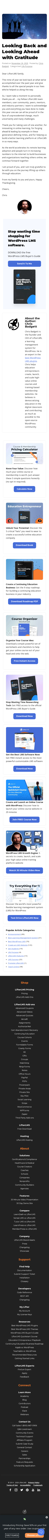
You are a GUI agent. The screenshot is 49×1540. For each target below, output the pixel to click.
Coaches (24, 1170)
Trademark (38, 1485)
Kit (24, 1052)
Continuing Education (24, 1034)
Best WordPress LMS (17, 941)
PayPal (24, 1078)
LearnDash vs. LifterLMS (24, 1214)
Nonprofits (24, 1181)
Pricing (24, 993)
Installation (24, 1278)
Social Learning (24, 1099)
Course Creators (24, 1167)
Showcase (24, 1251)
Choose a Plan (34, 1535)
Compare (25, 1210)
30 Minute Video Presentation (24, 1200)
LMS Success (13, 959)
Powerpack (24, 1085)
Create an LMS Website (17, 945)
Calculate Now (24, 489)
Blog (24, 1400)
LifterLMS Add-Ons (24, 997)
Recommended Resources (24, 1355)
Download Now (24, 716)
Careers (24, 1451)
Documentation (24, 1270)
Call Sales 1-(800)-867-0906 (24, 1425)
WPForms (24, 1110)
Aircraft (24, 1019)
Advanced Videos (24, 1012)
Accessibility (25, 1485)
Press (24, 1244)
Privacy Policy (33, 1482)
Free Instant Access (24, 661)
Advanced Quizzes (24, 1015)
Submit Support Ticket (24, 1274)
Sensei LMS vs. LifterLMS (24, 1218)
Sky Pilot (24, 1096)
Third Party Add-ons (24, 1118)
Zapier (24, 1114)
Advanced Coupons (25, 1008)
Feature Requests (24, 1462)
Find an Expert (24, 1369)
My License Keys (24, 1314)
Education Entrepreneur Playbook (25, 1340)
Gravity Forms (24, 1048)
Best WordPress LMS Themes (24, 1329)
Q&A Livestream (24, 1429)
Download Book (24, 545)
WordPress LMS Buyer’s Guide (24, 1333)
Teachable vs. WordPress (24, 1351)
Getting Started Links (24, 1358)
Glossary (24, 1281)
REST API (24, 1296)
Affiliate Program (24, 1440)
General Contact (24, 1447)
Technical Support (24, 1436)
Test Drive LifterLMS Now (25, 918)
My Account (24, 1311)
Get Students (13, 948)
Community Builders (24, 1185)
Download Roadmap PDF (24, 601)
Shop (24, 982)
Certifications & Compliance (24, 1159)
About (24, 1148)
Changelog (24, 1247)
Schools (24, 1174)
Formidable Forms (24, 1045)
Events (24, 1041)
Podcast (24, 1407)
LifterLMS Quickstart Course (24, 1336)
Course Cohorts (24, 1037)
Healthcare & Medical (24, 1163)
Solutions (24, 1155)
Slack (24, 1411)
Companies (24, 1178)
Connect (24, 1385)
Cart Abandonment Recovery (24, 1030)
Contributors (24, 1403)
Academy (24, 1396)
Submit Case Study (24, 1444)
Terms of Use (12, 1485)
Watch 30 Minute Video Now (24, 870)
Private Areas (25, 1089)
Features (24, 1196)
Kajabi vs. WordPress (24, 1347)
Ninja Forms (24, 1067)
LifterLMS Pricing (24, 989)
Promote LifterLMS (16, 963)
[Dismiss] (47, 1517)
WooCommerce (24, 1107)
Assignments (24, 1023)
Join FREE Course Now (24, 819)
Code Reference (24, 1292)
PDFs (24, 1081)
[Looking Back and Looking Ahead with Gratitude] (24, 27)
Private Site (24, 1092)
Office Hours (24, 1074)
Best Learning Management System (23, 938)
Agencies (24, 1189)
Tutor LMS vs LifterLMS (24, 1222)
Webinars (24, 1414)
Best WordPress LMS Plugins (24, 1325)
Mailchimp (24, 1063)
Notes (24, 1070)
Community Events (24, 1433)
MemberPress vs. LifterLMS (24, 1229)
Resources (24, 1321)
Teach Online (13, 966)
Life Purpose (26, 66)
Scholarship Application (24, 1466)
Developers (24, 1288)
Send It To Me (24, 263)
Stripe (24, 1103)
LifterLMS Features (16, 956)
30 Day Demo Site (24, 1203)
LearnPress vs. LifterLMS (24, 1225)
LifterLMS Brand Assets (24, 1240)
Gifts (24, 1056)
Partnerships (24, 1458)
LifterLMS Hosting (24, 1140)
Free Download (24, 1129)
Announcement (14, 934)
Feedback (24, 1377)
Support (24, 1259)
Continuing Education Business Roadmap (24, 1344)
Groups (24, 1059)
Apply (24, 1373)
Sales (24, 1455)
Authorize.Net (24, 1026)
